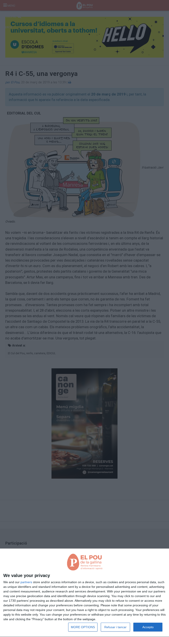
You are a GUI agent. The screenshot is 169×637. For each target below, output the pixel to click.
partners (26, 582)
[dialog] (84, 593)
